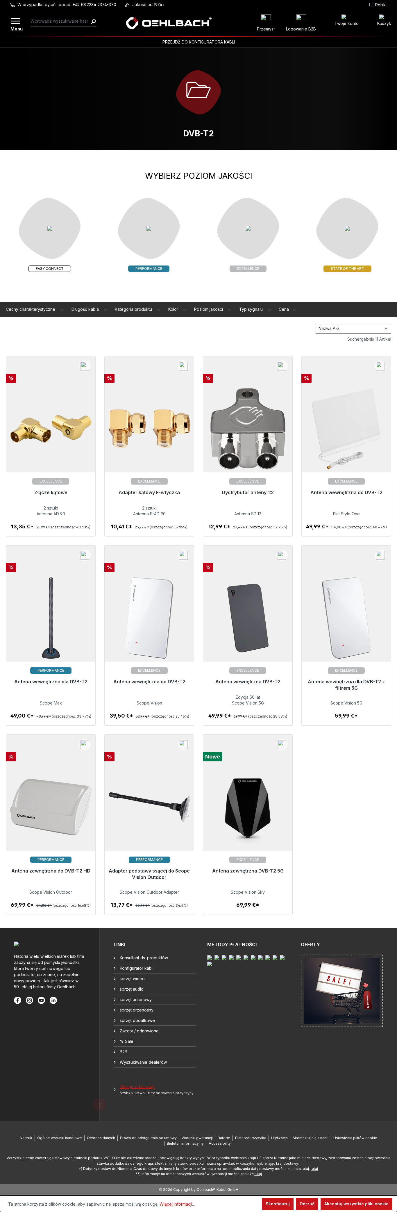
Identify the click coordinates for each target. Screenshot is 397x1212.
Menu (16, 28)
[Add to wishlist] (85, 366)
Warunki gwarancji (197, 1138)
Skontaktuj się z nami (310, 1138)
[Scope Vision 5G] (247, 622)
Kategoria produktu (134, 309)
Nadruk (26, 1138)
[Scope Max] (50, 622)
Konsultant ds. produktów (144, 957)
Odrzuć (307, 1203)
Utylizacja (279, 1138)
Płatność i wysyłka (250, 1138)
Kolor (173, 309)
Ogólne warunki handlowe (59, 1138)
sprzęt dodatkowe (137, 1020)
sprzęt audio (132, 989)
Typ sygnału (251, 309)
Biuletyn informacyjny (185, 1143)
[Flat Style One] (346, 432)
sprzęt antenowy (136, 999)
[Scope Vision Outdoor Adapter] (149, 811)
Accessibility (220, 1143)
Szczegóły (51, 530)
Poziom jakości (209, 309)
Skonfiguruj (278, 1203)
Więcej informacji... (177, 1204)
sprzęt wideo (132, 978)
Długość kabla (85, 309)
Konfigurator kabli (136, 968)
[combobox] (61, 21)
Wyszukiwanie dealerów (143, 1062)
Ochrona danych (101, 1138)
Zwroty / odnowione (139, 1030)
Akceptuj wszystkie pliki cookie (356, 1203)
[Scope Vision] (149, 622)
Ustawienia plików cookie (355, 1138)
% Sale (126, 1041)
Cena (284, 309)
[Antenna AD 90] (50, 432)
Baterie (224, 1138)
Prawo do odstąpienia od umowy (148, 1138)
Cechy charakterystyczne (31, 309)
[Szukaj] (93, 21)
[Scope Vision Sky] (247, 811)
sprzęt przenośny (136, 1009)
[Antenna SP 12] (247, 432)
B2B (123, 1051)
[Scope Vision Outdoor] (50, 811)
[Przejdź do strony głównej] (168, 23)
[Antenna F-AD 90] (149, 432)
